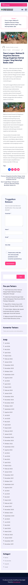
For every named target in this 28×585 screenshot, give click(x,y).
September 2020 (9, 516)
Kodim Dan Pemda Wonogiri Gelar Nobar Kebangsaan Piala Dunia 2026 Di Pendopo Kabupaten (14, 299)
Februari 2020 (9, 534)
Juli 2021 (7, 490)
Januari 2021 (8, 506)
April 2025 (8, 384)
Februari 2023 (9, 431)
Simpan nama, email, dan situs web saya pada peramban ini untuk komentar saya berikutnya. (15, 256)
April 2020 (8, 528)
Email (7, 237)
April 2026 (8, 352)
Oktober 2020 (9, 512)
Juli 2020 (7, 519)
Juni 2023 (7, 418)
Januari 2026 (8, 362)
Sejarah (7, 564)
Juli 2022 (7, 453)
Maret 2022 (8, 465)
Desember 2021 (9, 475)
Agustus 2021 (8, 487)
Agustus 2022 (8, 450)
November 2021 (9, 478)
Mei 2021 (7, 497)
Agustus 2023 (8, 412)
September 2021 (9, 484)
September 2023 (9, 409)
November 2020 (9, 509)
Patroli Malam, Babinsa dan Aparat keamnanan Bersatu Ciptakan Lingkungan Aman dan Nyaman (13, 311)
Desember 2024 (9, 396)
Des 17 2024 (7, 50)
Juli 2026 (7, 343)
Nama (7, 229)
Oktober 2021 (8, 481)
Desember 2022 (9, 437)
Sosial (6, 567)
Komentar (8, 213)
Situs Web (7, 245)
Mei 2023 (7, 421)
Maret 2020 (8, 531)
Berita (6, 557)
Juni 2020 (7, 522)
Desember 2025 (9, 365)
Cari (21, 276)
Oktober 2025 (9, 371)
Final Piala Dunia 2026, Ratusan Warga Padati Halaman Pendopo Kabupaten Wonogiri (12, 292)
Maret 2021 (8, 500)
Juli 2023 (7, 415)
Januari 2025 (8, 393)
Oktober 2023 (9, 406)
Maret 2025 (8, 387)
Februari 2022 (9, 468)
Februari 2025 (9, 390)
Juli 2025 (7, 381)
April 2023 (8, 425)
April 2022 (8, 462)
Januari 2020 (8, 538)
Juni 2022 (7, 456)
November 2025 (9, 368)
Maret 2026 (8, 355)
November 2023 (9, 403)
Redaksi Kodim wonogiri (12, 47)
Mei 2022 (7, 459)
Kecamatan (8, 560)
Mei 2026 (7, 349)
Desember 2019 (9, 541)
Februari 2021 (8, 503)
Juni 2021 (7, 494)
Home (13, 18)
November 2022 (9, 440)
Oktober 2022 (9, 443)
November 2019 (9, 544)
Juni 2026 (7, 346)
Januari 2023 (8, 434)
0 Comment (16, 50)
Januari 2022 (8, 472)
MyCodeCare (16, 582)
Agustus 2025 (8, 377)
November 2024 (9, 399)
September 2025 (9, 374)
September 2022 (9, 446)
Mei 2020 (7, 525)
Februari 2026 (9, 359)
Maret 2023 (8, 428)
